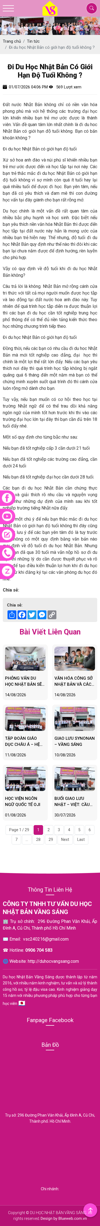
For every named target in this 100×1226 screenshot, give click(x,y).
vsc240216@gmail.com (46, 939)
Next (65, 839)
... (27, 839)
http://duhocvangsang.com (53, 961)
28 (38, 839)
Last (81, 839)
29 (51, 839)
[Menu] (8, 8)
